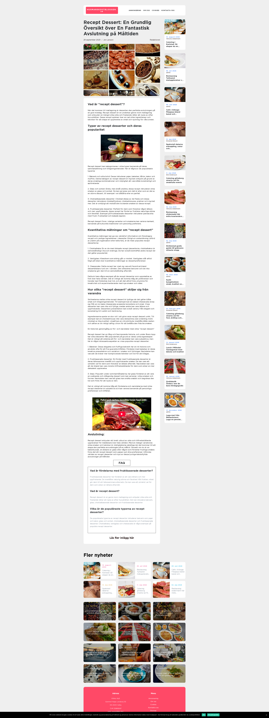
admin (168, 72)
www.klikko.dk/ (118, 711)
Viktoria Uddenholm (173, 38)
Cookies (155, 10)
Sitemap (153, 711)
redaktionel (155, 40)
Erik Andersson (171, 175)
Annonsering (135, 10)
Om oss (146, 10)
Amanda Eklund (171, 141)
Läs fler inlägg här (122, 537)
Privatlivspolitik (213, 715)
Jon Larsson (108, 40)
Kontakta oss (167, 10)
